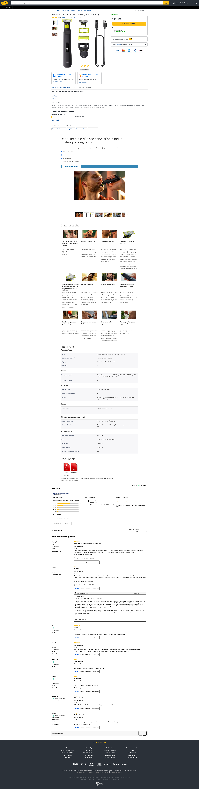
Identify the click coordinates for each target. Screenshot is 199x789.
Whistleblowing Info (116, 772)
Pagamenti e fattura (110, 752)
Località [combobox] (66, 523)
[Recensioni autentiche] (61, 494)
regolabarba (71, 129)
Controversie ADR (132, 757)
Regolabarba (87, 10)
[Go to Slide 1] (55, 22)
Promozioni (89, 750)
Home (52, 10)
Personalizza (131, 755)
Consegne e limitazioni (110, 750)
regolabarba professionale (59, 129)
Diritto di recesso (110, 755)
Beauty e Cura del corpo (63, 10)
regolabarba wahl (93, 129)
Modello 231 (81, 772)
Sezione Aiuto (110, 748)
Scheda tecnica (75, 17)
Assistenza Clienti (110, 757)
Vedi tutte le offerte (83, 82)
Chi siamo (67, 748)
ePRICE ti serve (99, 743)
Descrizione (84, 17)
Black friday (89, 748)
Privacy (132, 750)
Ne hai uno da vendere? (69, 87)
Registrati (185, 3)
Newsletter (68, 757)
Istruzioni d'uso (74, 472)
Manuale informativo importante (66, 474)
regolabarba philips (81, 129)
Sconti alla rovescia (88, 752)
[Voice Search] (12, 3)
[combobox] (87, 3)
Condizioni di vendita (132, 748)
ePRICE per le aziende (67, 750)
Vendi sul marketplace (67, 752)
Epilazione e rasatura (76, 10)
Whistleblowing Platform (102, 772)
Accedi (178, 3)
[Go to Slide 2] (55, 28)
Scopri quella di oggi (57, 81)
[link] (94, 501)
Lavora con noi (68, 755)
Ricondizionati (89, 755)
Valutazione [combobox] (56, 523)
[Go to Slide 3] (55, 34)
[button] (84, 43)
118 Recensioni (65, 17)
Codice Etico (89, 772)
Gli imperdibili (89, 757)
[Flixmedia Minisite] (84, 70)
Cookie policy (132, 752)
